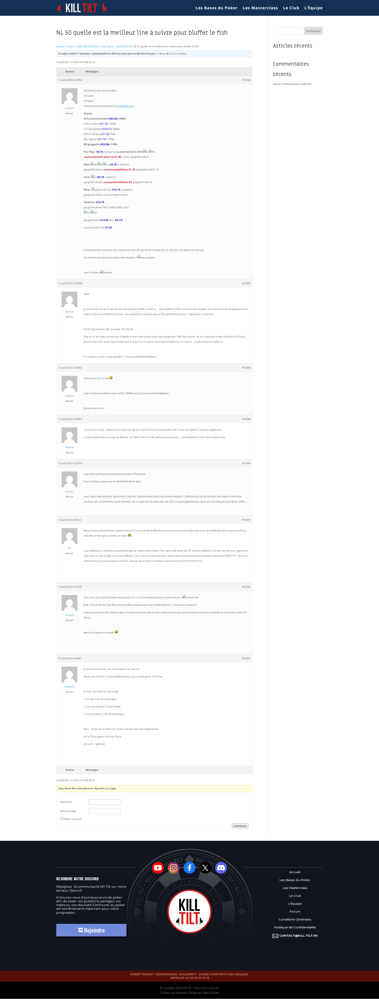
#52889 (246, 419)
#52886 (246, 80)
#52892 (246, 586)
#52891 (246, 520)
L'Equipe (295, 904)
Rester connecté (73, 819)
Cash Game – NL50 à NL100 (116, 46)
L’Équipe (313, 8)
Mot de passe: (68, 811)
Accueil (60, 46)
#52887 (246, 283)
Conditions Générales (295, 919)
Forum (295, 912)
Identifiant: (66, 802)
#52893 (246, 658)
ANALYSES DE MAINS (88, 46)
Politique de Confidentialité (295, 927)
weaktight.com (126, 106)
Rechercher (313, 31)
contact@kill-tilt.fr (298, 935)
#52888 (246, 367)
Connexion (240, 826)
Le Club (291, 8)
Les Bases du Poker (217, 8)
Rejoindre (94, 930)
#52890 (246, 463)
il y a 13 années (177, 53)
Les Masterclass (260, 8)
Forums (70, 46)
